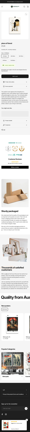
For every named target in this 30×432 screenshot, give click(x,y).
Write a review (15, 167)
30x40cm (13, 56)
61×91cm (5, 60)
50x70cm (21, 56)
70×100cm (13, 60)
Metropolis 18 (6, 337)
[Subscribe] (26, 408)
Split (4, 129)
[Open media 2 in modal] (26, 14)
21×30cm (5, 56)
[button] (27, 420)
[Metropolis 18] (12, 324)
